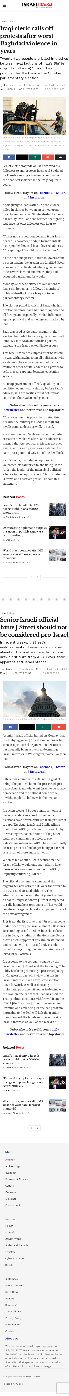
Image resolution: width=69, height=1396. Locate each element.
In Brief (9, 1232)
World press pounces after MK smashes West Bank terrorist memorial (23, 554)
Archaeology (12, 1166)
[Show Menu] (4, 5)
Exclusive (10, 1192)
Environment (12, 1205)
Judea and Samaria (16, 1245)
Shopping (10, 1305)
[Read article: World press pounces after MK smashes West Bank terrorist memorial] (57, 555)
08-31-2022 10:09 (29, 89)
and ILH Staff (7, 89)
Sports (9, 1264)
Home (3, 21)
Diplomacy (12, 1278)
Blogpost (10, 1172)
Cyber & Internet (15, 1258)
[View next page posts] (38, 577)
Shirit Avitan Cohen (15, 517)
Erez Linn (10, 540)
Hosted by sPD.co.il (13, 1384)
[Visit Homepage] (37, 5)
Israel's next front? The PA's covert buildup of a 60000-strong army (21, 508)
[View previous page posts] (31, 577)
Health (9, 1225)
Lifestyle (10, 1251)
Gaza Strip (11, 1291)
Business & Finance (16, 1179)
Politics (9, 1298)
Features (10, 1219)
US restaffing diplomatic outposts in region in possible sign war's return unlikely (25, 531)
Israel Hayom (33, 1376)
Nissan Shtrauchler (15, 562)
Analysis (10, 1159)
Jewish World (13, 1238)
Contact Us (12, 1331)
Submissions (12, 1324)
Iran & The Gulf (14, 1285)
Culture (9, 1185)
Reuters (8, 85)
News (12, 21)
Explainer (10, 1198)
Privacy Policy (13, 1318)
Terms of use (13, 1311)
